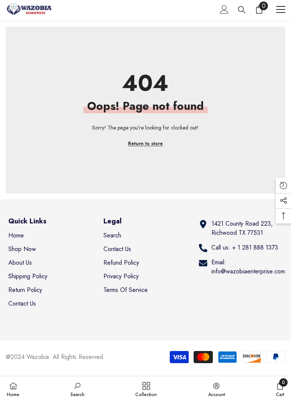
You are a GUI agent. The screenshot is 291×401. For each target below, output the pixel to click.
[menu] (280, 9)
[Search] (241, 9)
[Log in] (224, 9)
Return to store (145, 143)
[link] (77, 388)
